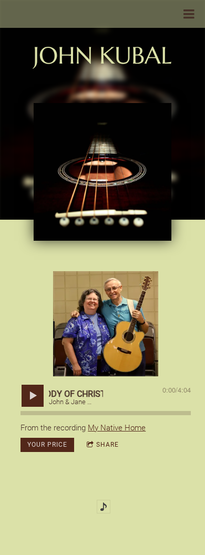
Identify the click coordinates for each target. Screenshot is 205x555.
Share (107, 444)
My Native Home (117, 428)
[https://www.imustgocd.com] (103, 506)
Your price (47, 444)
